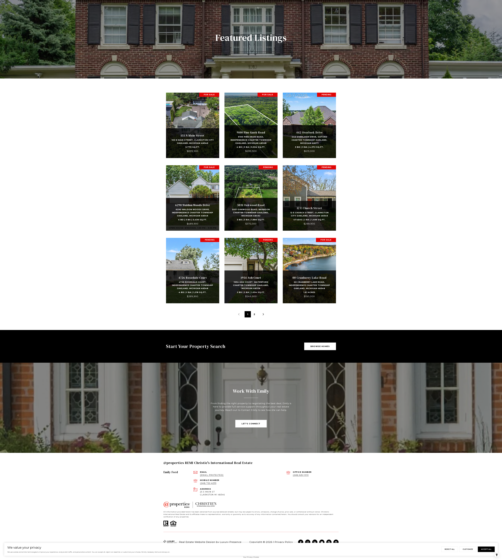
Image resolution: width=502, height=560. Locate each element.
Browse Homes (320, 346)
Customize (468, 549)
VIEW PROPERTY (192, 124)
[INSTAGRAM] (307, 542)
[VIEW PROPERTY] (193, 122)
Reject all (450, 549)
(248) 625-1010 (301, 475)
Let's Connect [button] (251, 423)
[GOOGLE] (329, 542)
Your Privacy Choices (251, 557)
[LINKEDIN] (314, 542)
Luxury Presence (230, 542)
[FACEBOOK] (300, 542)
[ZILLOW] (336, 542)
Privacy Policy (284, 542)
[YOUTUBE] (321, 542)
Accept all (486, 549)
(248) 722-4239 (208, 483)
